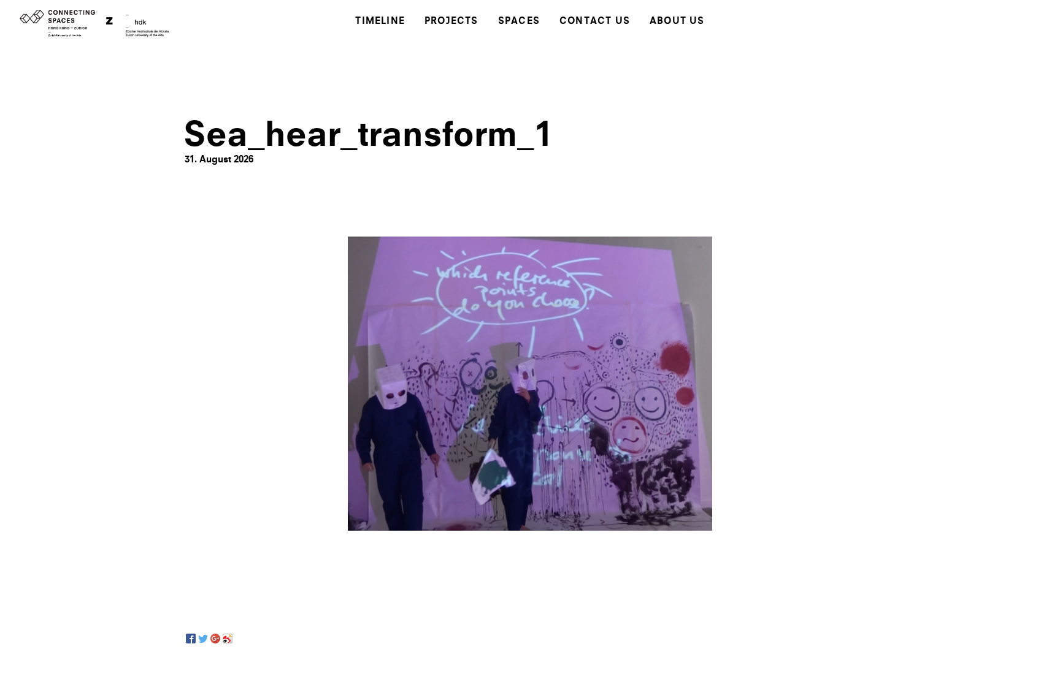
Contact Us (594, 21)
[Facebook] (191, 638)
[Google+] (215, 638)
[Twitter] (203, 638)
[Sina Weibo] (227, 638)
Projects (451, 21)
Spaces (519, 21)
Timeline (380, 21)
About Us (677, 21)
